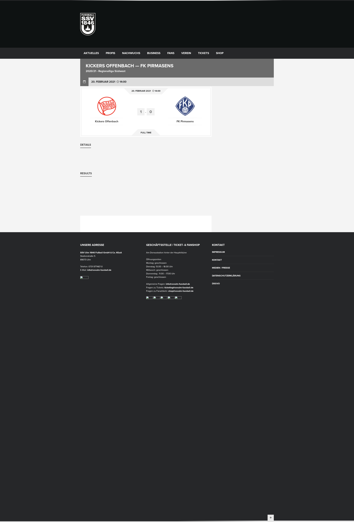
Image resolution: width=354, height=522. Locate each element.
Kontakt (217, 260)
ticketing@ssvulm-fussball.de (178, 287)
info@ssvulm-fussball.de (99, 270)
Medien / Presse (221, 268)
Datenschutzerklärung (226, 276)
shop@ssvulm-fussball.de (180, 291)
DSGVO (216, 283)
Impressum (218, 252)
